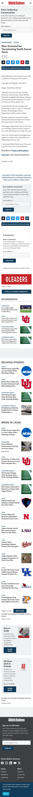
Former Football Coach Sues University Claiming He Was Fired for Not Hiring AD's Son (10, 586)
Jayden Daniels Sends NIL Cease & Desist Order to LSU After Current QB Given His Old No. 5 (9, 530)
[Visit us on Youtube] (15, 763)
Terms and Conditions (11, 180)
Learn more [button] (7, 789)
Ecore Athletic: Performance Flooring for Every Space (9, 446)
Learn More (9, 650)
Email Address (6, 26)
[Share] (8, 62)
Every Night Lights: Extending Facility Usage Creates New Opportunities (9, 309)
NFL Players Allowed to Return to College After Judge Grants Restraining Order (9, 341)
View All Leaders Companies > (16, 292)
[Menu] (2, 3)
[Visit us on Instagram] (6, 763)
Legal (16, 42)
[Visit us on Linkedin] (10, 763)
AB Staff (4, 56)
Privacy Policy (25, 180)
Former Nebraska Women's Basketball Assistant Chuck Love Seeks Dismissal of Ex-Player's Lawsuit (10, 516)
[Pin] (22, 62)
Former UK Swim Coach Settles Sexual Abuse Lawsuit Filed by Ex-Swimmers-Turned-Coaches (10, 572)
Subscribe (5, 155)
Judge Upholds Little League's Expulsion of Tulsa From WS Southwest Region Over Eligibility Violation (10, 558)
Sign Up (6, 35)
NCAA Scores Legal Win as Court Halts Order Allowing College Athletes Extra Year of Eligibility (10, 371)
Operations (6, 42)
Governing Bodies (7, 326)
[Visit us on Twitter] (19, 763)
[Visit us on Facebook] (2, 763)
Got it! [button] (6, 793)
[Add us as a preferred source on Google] (27, 62)
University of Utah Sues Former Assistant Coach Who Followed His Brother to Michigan (9, 320)
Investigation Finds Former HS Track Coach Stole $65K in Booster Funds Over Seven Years (10, 599)
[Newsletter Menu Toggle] (30, 3)
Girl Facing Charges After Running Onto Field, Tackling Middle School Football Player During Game (9, 330)
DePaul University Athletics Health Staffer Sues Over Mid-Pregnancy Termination (10, 503)
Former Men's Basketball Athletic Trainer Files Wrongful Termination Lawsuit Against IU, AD (10, 544)
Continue (9, 261)
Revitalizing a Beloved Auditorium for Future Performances (9, 410)
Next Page (20, 611)
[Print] (3, 62)
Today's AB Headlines (20, 150)
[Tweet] (17, 62)
